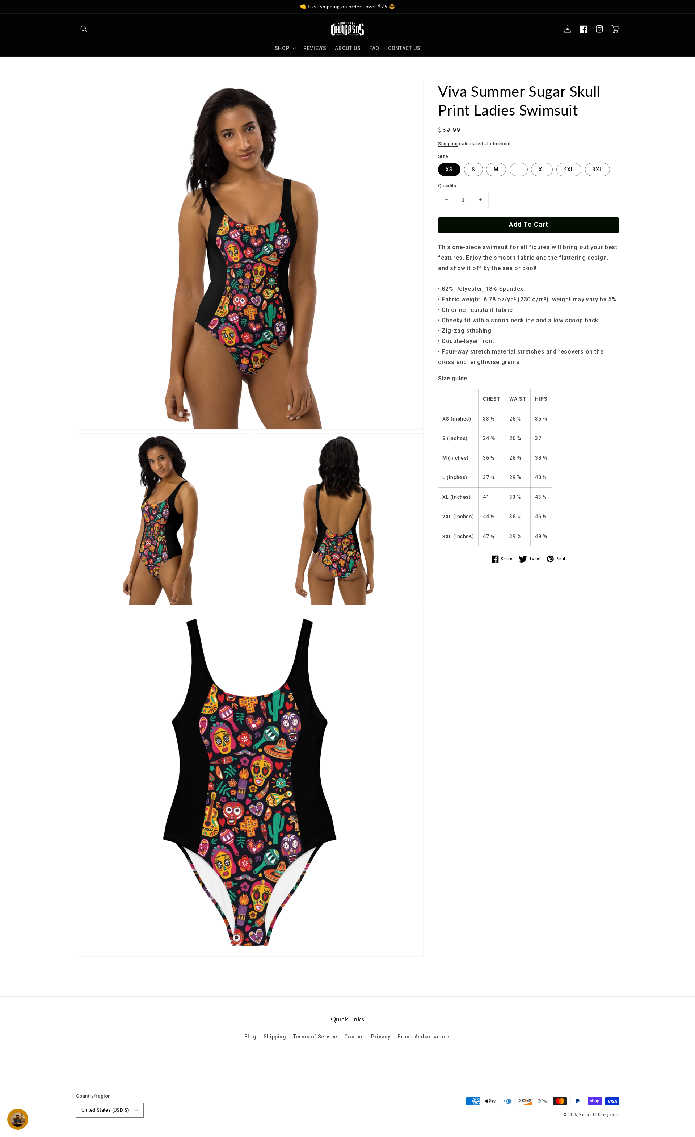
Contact (354, 1037)
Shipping (448, 143)
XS (449, 169)
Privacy (380, 1037)
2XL (569, 169)
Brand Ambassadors (424, 1037)
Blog (250, 1037)
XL (542, 169)
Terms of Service (315, 1037)
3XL (597, 169)
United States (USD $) (105, 1110)
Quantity (447, 185)
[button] (84, 29)
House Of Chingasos (599, 1115)
